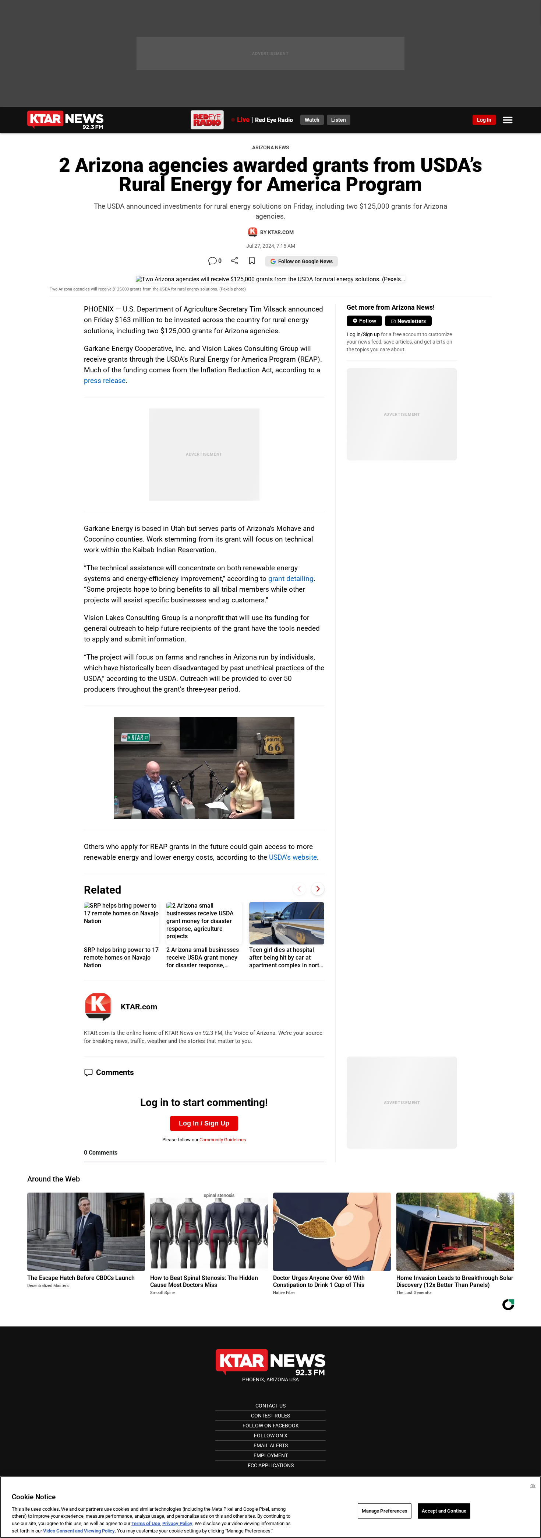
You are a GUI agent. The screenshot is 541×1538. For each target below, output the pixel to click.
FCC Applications (271, 1465)
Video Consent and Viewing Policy (79, 1530)
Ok (532, 1485)
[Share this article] (234, 261)
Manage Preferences (384, 1511)
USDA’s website (293, 857)
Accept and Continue (444, 1511)
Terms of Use (145, 1523)
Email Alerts (271, 1445)
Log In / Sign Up (204, 1123)
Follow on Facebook (271, 1426)
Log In (484, 120)
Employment (271, 1455)
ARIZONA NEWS (270, 148)
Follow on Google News (305, 261)
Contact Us (270, 1406)
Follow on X (270, 1435)
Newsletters (411, 321)
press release (104, 380)
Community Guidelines (222, 1139)
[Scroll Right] (317, 889)
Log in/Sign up (363, 334)
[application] (204, 768)
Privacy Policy (177, 1523)
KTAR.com (139, 1006)
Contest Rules (270, 1416)
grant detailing (291, 578)
